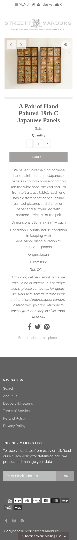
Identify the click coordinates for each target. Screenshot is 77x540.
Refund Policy (14, 418)
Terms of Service (16, 411)
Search (8, 388)
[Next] (21, 44)
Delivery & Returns (18, 403)
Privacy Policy (14, 426)
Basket (52, 4)
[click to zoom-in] (65, 44)
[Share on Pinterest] (47, 328)
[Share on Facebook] (29, 328)
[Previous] (11, 44)
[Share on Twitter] (37, 328)
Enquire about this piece (37, 338)
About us (10, 396)
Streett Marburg (46, 531)
